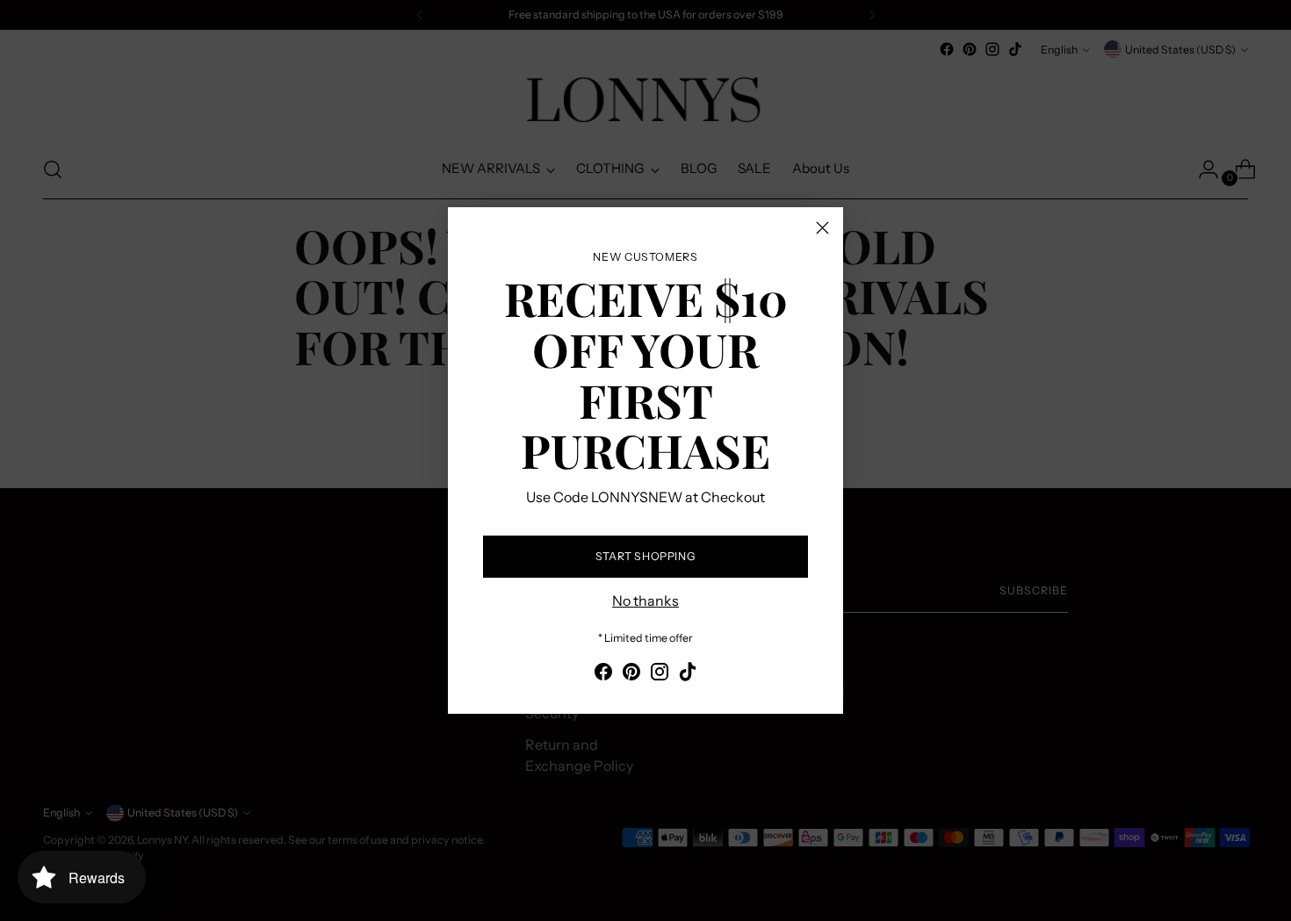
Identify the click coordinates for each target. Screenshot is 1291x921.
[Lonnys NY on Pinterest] (631, 674)
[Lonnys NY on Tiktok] (687, 674)
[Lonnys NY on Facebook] (603, 674)
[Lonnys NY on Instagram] (659, 674)
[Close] (822, 227)
